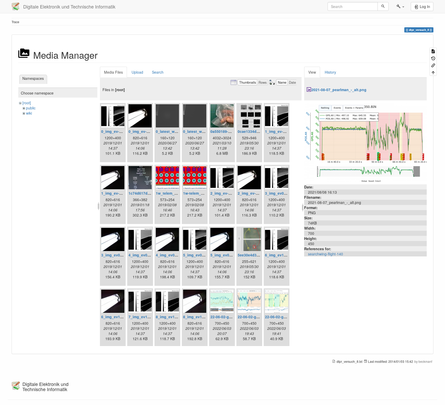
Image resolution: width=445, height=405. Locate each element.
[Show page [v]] (433, 51)
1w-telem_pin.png (199, 193)
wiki (29, 113)
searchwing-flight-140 (325, 253)
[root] (26, 102)
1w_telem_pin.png (172, 193)
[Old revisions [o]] (433, 58)
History (330, 72)
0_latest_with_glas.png (176, 131)
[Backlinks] (433, 65)
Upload (137, 72)
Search (158, 72)
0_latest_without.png (201, 131)
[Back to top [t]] (433, 72)
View (312, 72)
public (31, 107)
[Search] (383, 6)
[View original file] (365, 141)
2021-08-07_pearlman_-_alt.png (338, 89)
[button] (400, 6)
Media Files (113, 72)
